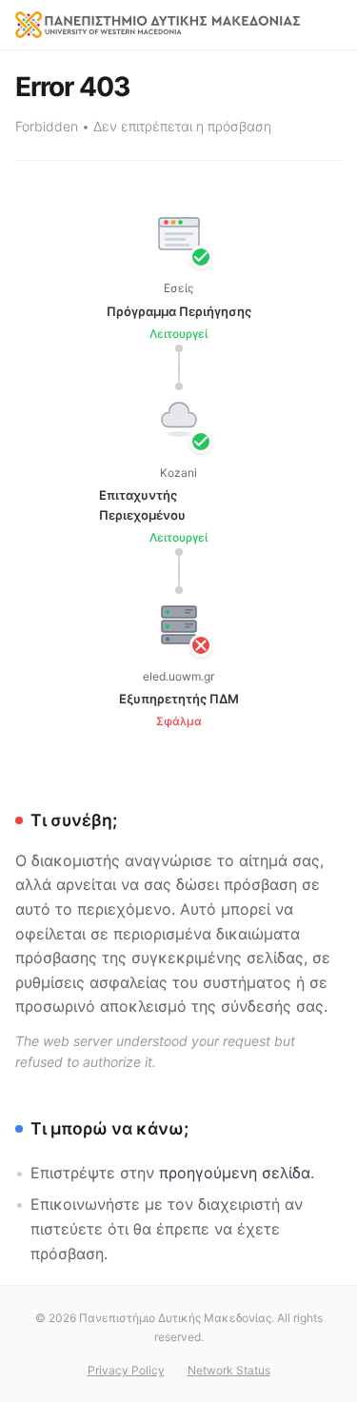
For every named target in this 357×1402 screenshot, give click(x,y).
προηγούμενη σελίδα (234, 1172)
